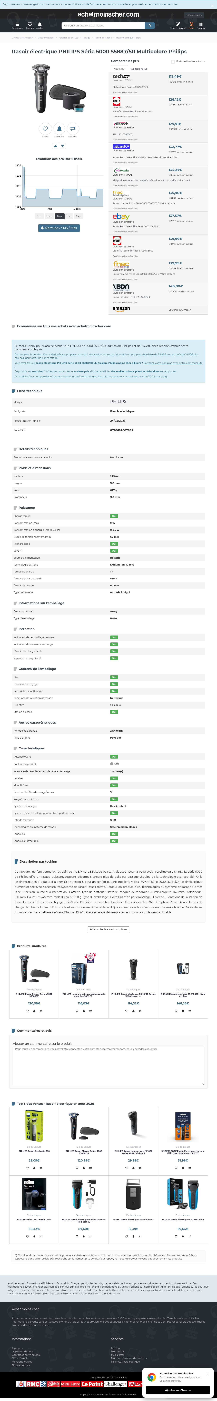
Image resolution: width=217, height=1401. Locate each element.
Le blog (115, 1348)
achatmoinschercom (108, 14)
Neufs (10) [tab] (119, 68)
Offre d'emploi (20, 1358)
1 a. (69, 216)
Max (78, 216)
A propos (17, 1348)
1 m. (39, 216)
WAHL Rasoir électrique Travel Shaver (133, 1219)
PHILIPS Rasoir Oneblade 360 (34, 1151)
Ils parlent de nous (23, 1351)
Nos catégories (21, 1365)
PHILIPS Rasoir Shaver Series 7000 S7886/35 (34, 995)
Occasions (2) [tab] (139, 68)
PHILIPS (118, 401)
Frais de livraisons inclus (190, 61)
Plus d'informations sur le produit (125, 92)
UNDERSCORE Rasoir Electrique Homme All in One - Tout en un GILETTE (183, 1152)
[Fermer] (207, 1374)
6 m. (59, 216)
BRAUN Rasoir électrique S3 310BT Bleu (183, 1219)
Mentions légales (22, 1361)
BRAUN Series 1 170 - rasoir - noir (34, 1219)
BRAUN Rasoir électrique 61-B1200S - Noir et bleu (183, 995)
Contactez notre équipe (26, 1354)
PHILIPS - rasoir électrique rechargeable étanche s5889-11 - (84, 995)
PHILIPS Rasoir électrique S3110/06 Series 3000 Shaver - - (133, 995)
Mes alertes (117, 1354)
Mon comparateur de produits (129, 1358)
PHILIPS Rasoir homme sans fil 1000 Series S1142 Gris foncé (133, 1152)
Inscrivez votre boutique (125, 1361)
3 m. (49, 216)
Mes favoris (117, 1351)
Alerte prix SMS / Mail (60, 228)
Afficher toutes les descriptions (108, 929)
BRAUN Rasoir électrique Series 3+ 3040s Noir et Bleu (83, 1220)
